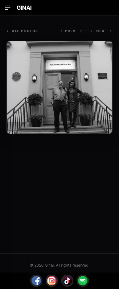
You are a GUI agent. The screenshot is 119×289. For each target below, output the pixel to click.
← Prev (68, 31)
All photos (22, 31)
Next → (104, 31)
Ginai (24, 7)
